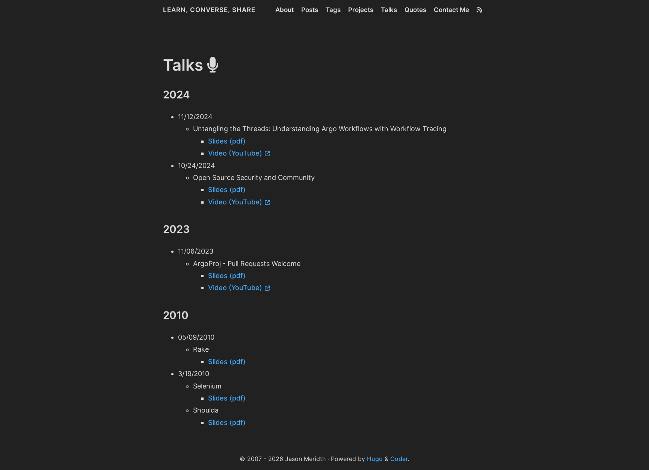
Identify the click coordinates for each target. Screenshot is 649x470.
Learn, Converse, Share (209, 10)
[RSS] (479, 10)
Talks (389, 10)
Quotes (415, 10)
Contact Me (451, 10)
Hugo (375, 458)
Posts (309, 10)
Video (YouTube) (235, 153)
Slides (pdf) (227, 141)
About (284, 10)
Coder (399, 458)
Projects (360, 10)
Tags (333, 10)
